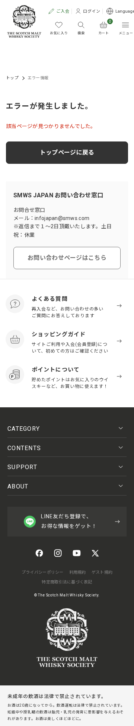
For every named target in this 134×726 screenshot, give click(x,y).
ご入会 (60, 11)
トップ (12, 78)
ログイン (89, 11)
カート (104, 28)
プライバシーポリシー (43, 572)
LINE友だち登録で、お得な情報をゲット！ (69, 521)
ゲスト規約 (102, 572)
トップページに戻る (67, 152)
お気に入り (59, 33)
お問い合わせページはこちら (67, 257)
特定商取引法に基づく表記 (67, 582)
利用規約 (77, 572)
